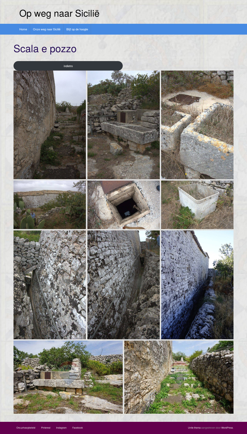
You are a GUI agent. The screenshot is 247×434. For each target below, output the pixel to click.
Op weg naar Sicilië (59, 12)
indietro (68, 66)
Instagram (61, 427)
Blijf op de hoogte (77, 29)
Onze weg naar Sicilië (46, 29)
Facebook (77, 427)
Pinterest (45, 427)
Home (23, 29)
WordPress (227, 427)
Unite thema (194, 427)
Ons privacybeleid (25, 427)
